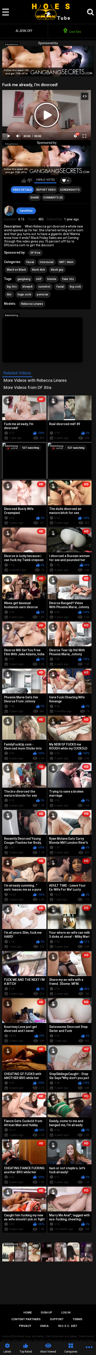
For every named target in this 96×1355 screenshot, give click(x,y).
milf (39, 279)
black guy (57, 269)
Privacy (25, 1326)
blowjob (28, 286)
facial (60, 286)
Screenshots (70, 189)
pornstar (42, 294)
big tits (12, 286)
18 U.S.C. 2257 (67, 1326)
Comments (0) (53, 197)
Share (34, 197)
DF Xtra (35, 252)
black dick (38, 269)
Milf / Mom (66, 262)
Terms (77, 1319)
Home (27, 1312)
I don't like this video (29, 180)
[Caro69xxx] (9, 211)
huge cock (24, 294)
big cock (75, 286)
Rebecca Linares (32, 303)
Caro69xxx (26, 210)
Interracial (46, 262)
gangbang (23, 279)
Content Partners (26, 1319)
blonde (51, 279)
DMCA (44, 1326)
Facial (30, 262)
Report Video (46, 189)
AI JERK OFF (24, 31)
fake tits (68, 279)
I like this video (23, 180)
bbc (9, 294)
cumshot (44, 286)
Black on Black (16, 269)
